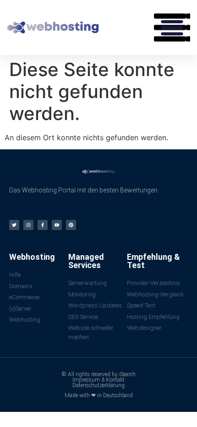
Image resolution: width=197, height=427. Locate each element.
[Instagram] (28, 225)
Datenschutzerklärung (98, 385)
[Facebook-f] (43, 225)
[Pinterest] (71, 225)
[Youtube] (57, 225)
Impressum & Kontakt (98, 380)
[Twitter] (14, 225)
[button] (172, 27)
